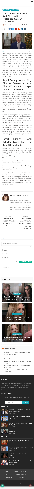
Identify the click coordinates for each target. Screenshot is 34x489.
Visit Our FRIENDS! (9, 348)
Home (7, 471)
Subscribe (25, 402)
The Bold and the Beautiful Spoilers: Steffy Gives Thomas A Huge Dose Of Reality (9, 222)
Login (3, 238)
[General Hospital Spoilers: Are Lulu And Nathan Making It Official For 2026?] (17, 333)
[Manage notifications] (30, 485)
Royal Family (6, 9)
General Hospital (17, 314)
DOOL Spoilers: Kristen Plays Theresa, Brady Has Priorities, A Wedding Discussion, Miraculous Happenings (25, 223)
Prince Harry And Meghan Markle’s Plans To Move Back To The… (17, 298)
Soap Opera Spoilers (19, 471)
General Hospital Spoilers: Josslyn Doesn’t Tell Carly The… (17, 318)
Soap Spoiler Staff (20, 474)
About (8, 474)
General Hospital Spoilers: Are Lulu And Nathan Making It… (17, 338)
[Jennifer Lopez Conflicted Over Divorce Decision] (4, 455)
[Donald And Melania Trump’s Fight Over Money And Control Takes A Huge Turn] (4, 411)
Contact (22, 477)
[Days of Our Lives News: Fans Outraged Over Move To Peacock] (4, 462)
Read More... (4, 390)
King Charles (7, 52)
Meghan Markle (15, 9)
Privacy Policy (10, 477)
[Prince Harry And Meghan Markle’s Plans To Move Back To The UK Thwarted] (17, 292)
